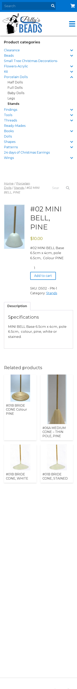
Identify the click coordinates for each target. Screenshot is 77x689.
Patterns (11, 147)
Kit (6, 72)
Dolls (8, 136)
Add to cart (43, 276)
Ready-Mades (14, 126)
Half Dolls (15, 82)
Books (9, 131)
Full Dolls (15, 88)
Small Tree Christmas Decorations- (31, 61)
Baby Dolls (16, 93)
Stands (13, 104)
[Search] (53, 6)
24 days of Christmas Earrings (27, 152)
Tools (8, 115)
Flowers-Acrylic (16, 66)
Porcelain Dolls (16, 77)
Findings (10, 110)
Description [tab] (17, 306)
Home (9, 183)
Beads (9, 55)
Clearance (12, 50)
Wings (9, 158)
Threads (10, 120)
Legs (11, 98)
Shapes (9, 142)
